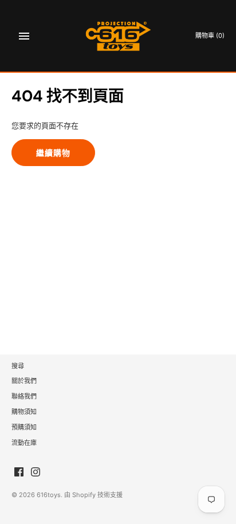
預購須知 (24, 427)
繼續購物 (53, 152)
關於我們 (24, 381)
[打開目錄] (24, 36)
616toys (49, 495)
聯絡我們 (24, 396)
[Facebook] (18, 472)
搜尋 (17, 366)
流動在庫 (24, 443)
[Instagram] (35, 472)
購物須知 (24, 412)
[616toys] (118, 36)
